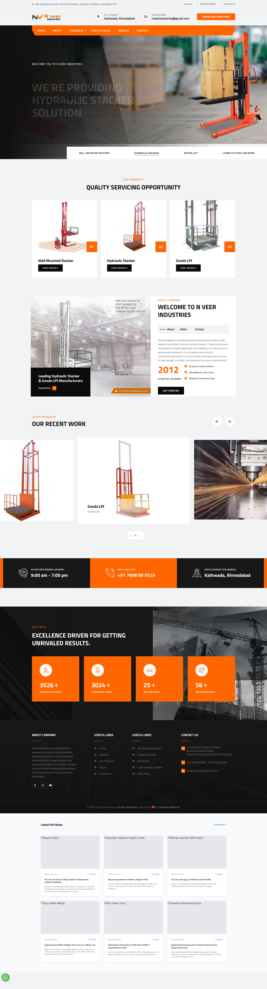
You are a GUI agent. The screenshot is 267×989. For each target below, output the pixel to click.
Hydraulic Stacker (147, 754)
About (57, 30)
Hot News (92, 874)
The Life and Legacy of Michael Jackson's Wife (191, 879)
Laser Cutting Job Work (150, 767)
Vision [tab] (183, 329)
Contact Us (229, 4)
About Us (104, 754)
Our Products (106, 761)
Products (77, 30)
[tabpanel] (193, 366)
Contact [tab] (199, 329)
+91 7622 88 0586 (217, 762)
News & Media (208, 4)
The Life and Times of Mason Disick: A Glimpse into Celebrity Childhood (66, 881)
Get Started (45, 119)
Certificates (100, 30)
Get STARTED (171, 391)
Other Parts (143, 773)
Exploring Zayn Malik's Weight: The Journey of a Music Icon (69, 944)
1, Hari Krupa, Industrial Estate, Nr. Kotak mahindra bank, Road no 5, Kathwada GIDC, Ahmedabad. (209, 751)
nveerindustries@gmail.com (170, 18)
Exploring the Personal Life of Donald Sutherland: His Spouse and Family (194, 946)
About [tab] (170, 329)
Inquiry (123, 30)
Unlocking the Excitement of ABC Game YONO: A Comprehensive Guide (129, 946)
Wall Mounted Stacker (149, 748)
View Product (50, 268)
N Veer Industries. (128, 807)
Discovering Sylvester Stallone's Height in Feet (128, 879)
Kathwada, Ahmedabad (119, 18)
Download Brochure (216, 17)
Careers (188, 4)
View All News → (220, 825)
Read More (44, 388)
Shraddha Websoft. (169, 807)
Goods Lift (142, 761)
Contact (143, 30)
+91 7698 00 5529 (89, 120)
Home (41, 30)
